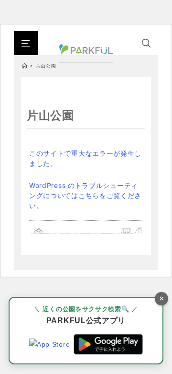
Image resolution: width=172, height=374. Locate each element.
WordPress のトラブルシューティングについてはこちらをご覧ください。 (85, 195)
